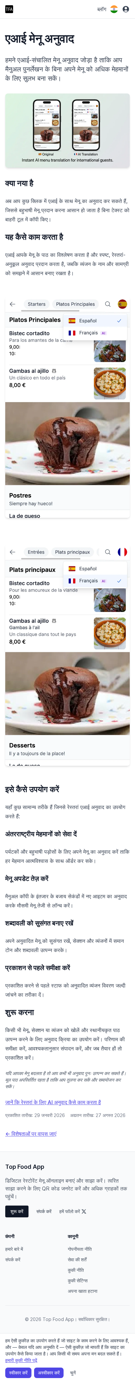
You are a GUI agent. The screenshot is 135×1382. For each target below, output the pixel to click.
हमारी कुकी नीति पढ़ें (21, 1360)
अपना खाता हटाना (82, 1291)
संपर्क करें (43, 1211)
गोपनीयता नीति (80, 1249)
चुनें (73, 1372)
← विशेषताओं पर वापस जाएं (30, 1133)
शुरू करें (16, 1211)
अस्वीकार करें (49, 1372)
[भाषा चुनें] (114, 9)
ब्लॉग (101, 9)
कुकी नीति (76, 1270)
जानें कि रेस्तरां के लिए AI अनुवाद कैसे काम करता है (53, 1102)
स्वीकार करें (18, 1372)
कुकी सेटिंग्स (77, 1280)
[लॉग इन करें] (126, 9)
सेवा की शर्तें (77, 1259)
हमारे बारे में (14, 1249)
